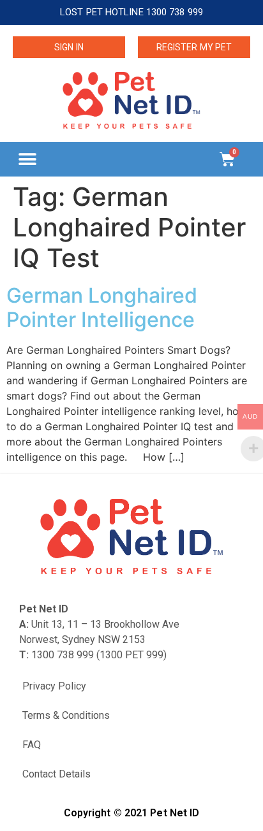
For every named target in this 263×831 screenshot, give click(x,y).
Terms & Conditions (66, 715)
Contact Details (56, 774)
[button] (27, 159)
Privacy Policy (54, 686)
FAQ (31, 745)
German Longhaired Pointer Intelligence (101, 307)
